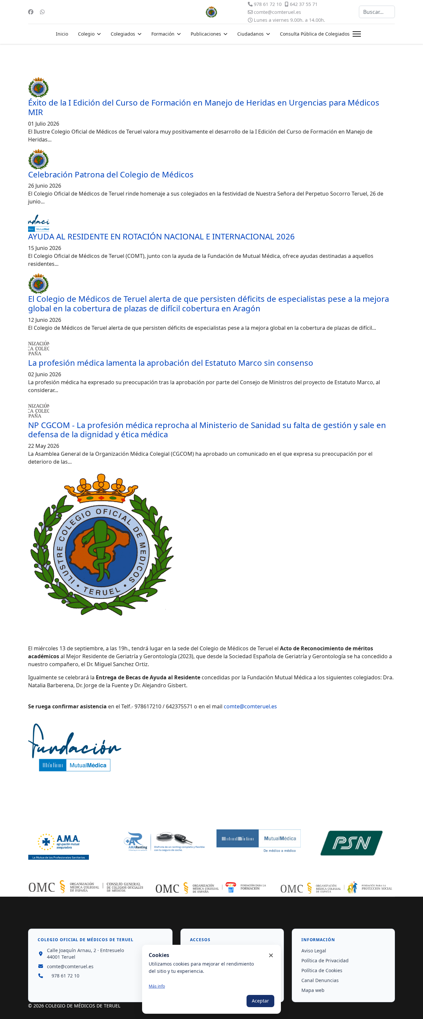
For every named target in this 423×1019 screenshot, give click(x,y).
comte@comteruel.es (277, 12)
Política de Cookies (321, 970)
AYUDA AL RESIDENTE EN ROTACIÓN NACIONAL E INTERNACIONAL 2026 (161, 236)
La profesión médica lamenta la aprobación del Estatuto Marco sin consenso (170, 362)
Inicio (62, 34)
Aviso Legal (313, 950)
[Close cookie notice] (271, 955)
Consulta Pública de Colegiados (315, 34)
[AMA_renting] (164, 841)
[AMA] (70, 844)
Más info (157, 986)
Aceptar (260, 1001)
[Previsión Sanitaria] (353, 842)
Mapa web (313, 990)
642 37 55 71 (304, 4)
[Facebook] (30, 11)
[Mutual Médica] (258, 841)
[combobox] (377, 12)
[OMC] (86, 887)
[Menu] (357, 34)
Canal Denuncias (320, 980)
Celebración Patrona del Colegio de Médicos (111, 174)
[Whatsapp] (42, 11)
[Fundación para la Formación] (211, 888)
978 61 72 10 (268, 4)
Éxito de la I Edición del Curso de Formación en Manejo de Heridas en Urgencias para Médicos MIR (203, 107)
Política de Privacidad (325, 960)
